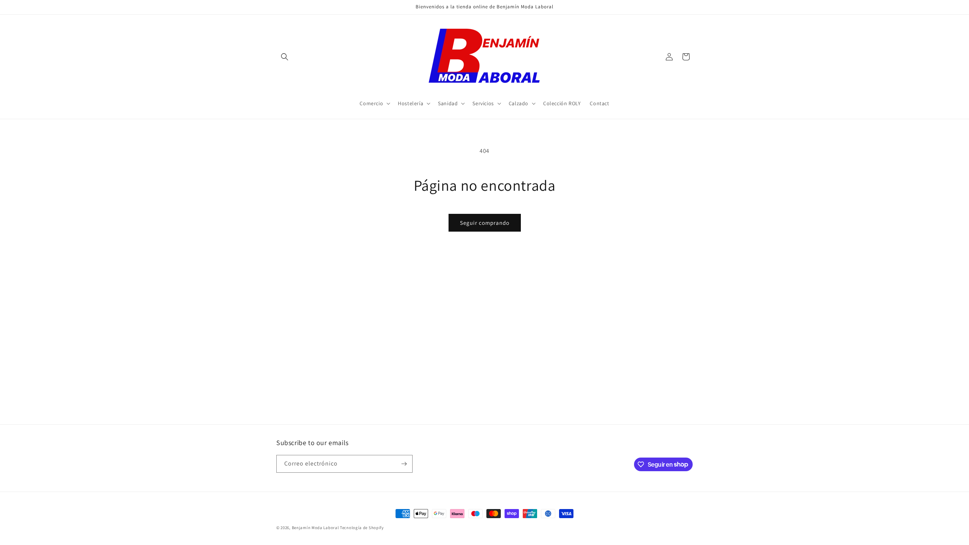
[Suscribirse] (404, 464)
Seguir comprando (484, 222)
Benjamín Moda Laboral (315, 527)
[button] (284, 56)
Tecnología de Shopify (362, 527)
